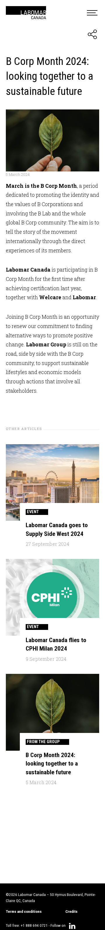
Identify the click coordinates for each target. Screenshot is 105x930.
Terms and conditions (24, 911)
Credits (71, 911)
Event (33, 511)
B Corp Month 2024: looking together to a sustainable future (52, 763)
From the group (43, 741)
